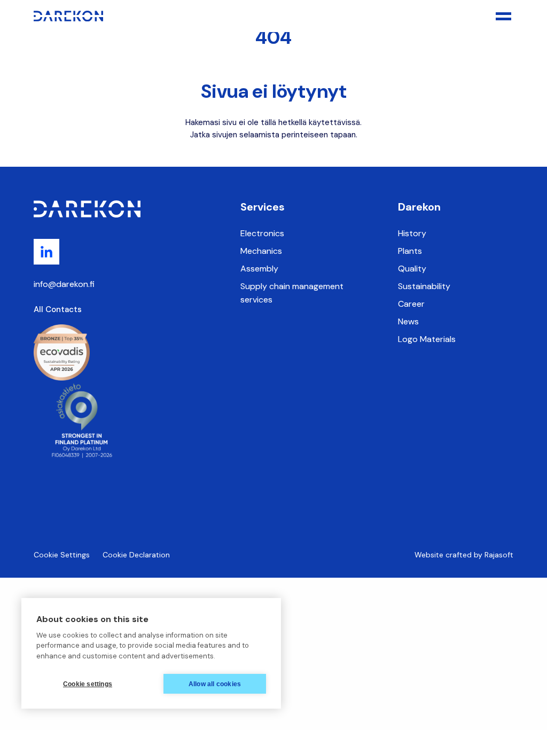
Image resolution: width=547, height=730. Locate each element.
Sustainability (424, 286)
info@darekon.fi (64, 284)
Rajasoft (499, 555)
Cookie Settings (62, 555)
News (408, 321)
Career (411, 303)
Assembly (259, 268)
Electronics (262, 233)
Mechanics (261, 251)
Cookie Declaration (136, 555)
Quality (412, 268)
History (412, 233)
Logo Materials (427, 339)
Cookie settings (87, 684)
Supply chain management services (291, 293)
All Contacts (58, 309)
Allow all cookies (215, 684)
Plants (410, 251)
